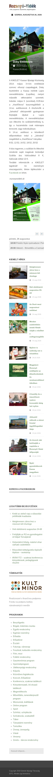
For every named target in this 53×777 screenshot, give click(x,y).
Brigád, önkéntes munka (24, 626)
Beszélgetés (18, 623)
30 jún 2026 (36, 387)
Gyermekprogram (21, 664)
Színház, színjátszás (22, 712)
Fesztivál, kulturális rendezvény (27, 650)
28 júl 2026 (36, 358)
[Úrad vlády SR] (26, 586)
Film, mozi (17, 654)
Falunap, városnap (21, 647)
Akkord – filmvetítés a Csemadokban (27, 248)
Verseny (16, 737)
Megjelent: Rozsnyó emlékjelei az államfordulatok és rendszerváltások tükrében (37, 374)
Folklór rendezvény (21, 657)
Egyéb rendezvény (21, 629)
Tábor (15, 719)
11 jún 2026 (36, 476)
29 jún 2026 (36, 410)
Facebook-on (15, 173)
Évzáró (16, 643)
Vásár (15, 733)
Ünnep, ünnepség (21, 730)
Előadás (17, 636)
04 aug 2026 (36, 314)
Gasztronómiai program (23, 661)
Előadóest (17, 640)
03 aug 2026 (36, 341)
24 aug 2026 (36, 280)
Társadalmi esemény (22, 723)
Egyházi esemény (21, 633)
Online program (20, 705)
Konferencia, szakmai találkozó (27, 681)
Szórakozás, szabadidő (23, 716)
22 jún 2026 (36, 456)
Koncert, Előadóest (21, 678)
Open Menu (41, 6)
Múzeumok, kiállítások (23, 702)
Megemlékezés (20, 692)
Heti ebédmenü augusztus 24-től (36, 290)
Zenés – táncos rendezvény (25, 740)
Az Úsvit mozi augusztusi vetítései (35, 307)
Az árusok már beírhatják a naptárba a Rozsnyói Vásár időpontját (36, 446)
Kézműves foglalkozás (23, 674)
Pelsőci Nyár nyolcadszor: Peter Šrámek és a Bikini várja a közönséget (27, 243)
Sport (15, 709)
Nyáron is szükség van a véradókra (35, 351)
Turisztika (17, 726)
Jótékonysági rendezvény (24, 667)
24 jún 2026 (36, 433)
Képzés (16, 671)
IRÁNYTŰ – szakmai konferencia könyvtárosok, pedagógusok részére (27, 560)
